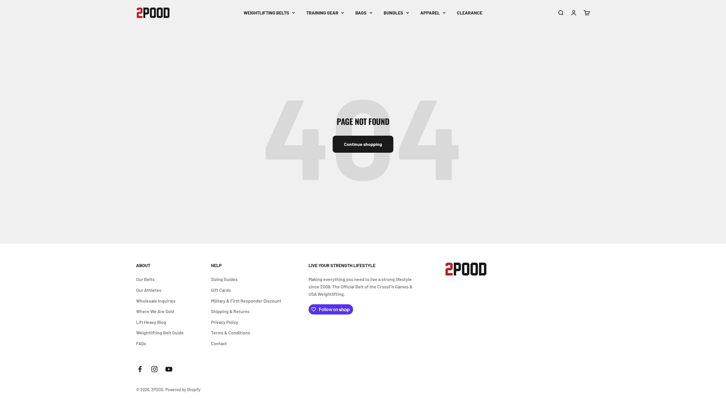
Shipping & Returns (230, 311)
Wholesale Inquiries (156, 300)
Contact (219, 343)
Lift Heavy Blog (151, 322)
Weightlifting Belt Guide (160, 332)
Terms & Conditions (230, 332)
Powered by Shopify (183, 389)
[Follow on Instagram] (154, 369)
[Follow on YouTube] (169, 369)
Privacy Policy (224, 322)
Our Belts (145, 279)
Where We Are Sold (155, 311)
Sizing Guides (224, 279)
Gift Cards (221, 290)
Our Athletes (148, 290)
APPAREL (430, 12)
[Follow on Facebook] (140, 369)
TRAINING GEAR (322, 12)
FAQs (141, 343)
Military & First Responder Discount (246, 300)
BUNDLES (393, 12)
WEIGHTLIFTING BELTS (266, 12)
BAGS (361, 12)
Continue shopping (363, 144)
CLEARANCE (469, 12)
